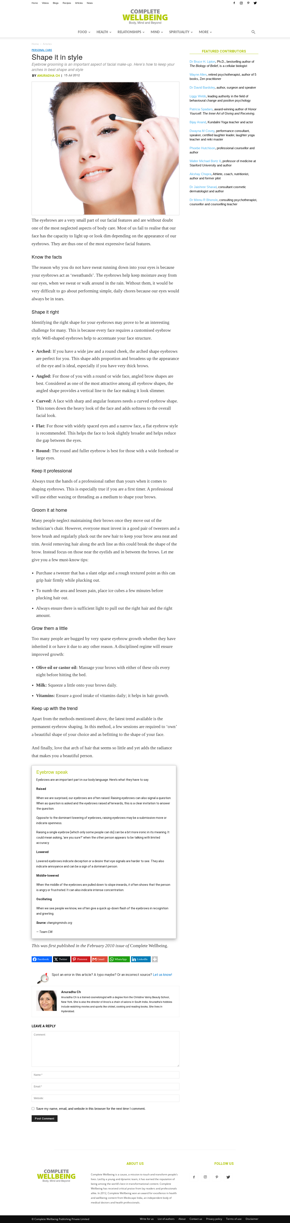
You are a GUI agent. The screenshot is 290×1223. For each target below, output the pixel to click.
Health (102, 32)
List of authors (166, 1219)
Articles (79, 2)
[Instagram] (241, 3)
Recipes (67, 2)
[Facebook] (234, 3)
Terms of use (234, 1219)
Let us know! (162, 975)
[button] (253, 32)
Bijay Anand (198, 122)
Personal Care (42, 50)
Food (82, 32)
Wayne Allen (198, 74)
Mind (155, 32)
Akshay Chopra (200, 174)
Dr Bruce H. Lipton (202, 61)
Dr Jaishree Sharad (203, 187)
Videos (45, 2)
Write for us (147, 1219)
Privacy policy (214, 1219)
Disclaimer (252, 1219)
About (182, 1219)
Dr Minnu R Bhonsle (204, 200)
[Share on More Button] (155, 959)
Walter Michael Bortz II (205, 161)
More (203, 32)
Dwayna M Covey (202, 131)
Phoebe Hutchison (202, 148)
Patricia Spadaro (201, 109)
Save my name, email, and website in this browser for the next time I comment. (90, 1108)
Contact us (196, 1219)
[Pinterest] (248, 3)
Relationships (129, 32)
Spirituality (179, 32)
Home (35, 2)
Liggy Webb (198, 96)
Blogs (56, 2)
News (90, 2)
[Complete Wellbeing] (145, 16)
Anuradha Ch (48, 76)
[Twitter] (255, 3)
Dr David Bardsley (202, 87)
